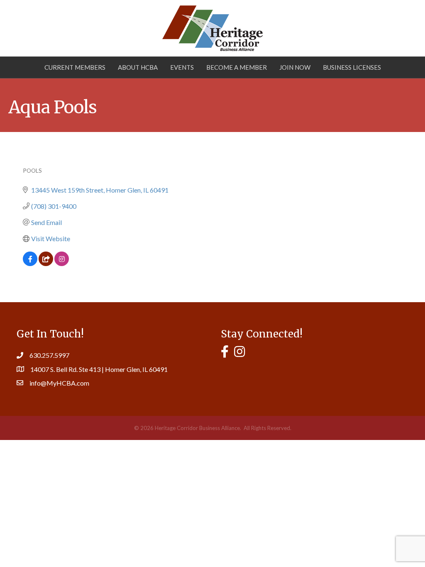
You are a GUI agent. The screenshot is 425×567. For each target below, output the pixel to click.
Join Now (294, 67)
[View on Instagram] (61, 263)
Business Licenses (352, 67)
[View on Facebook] (30, 263)
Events (182, 67)
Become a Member (236, 67)
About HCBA (138, 67)
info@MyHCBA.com (59, 383)
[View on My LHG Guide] (46, 263)
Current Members (74, 67)
